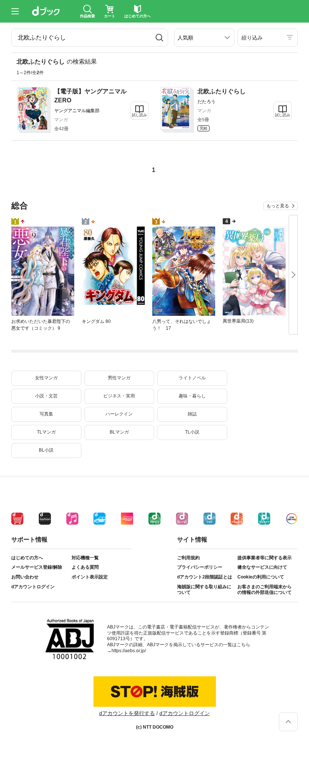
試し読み (139, 115)
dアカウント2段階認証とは (204, 577)
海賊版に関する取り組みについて (204, 589)
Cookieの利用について (260, 577)
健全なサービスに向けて (262, 567)
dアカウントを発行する (127, 713)
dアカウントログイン (33, 586)
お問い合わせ (24, 577)
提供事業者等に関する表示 (264, 557)
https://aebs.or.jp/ (129, 650)
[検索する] (159, 37)
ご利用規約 (188, 557)
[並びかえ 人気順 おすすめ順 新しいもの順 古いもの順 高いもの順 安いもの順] (204, 38)
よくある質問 (85, 567)
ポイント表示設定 (90, 577)
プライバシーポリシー (199, 567)
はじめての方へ (27, 557)
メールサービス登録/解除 (36, 567)
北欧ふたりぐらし (221, 91)
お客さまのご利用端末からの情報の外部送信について (264, 589)
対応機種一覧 (85, 557)
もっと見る (277, 205)
